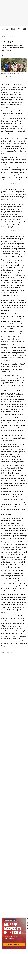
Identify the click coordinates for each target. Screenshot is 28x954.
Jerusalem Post (4, 36)
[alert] (14, 936)
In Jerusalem (13, 36)
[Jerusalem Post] (15, 29)
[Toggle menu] (3, 29)
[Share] (2, 55)
